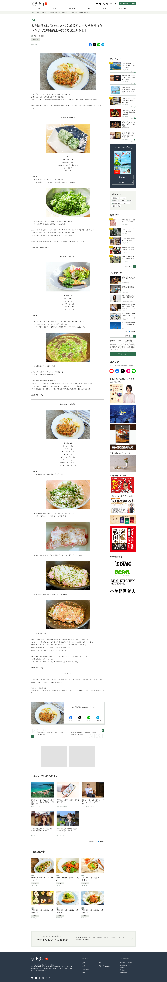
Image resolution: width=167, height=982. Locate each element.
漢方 (119, 206)
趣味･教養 (72, 8)
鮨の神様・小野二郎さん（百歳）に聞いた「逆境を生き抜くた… (128, 77)
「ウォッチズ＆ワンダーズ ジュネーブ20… (128, 230)
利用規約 (122, 970)
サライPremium (104, 966)
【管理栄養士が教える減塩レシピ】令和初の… (42, 911)
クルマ (123, 198)
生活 (104, 8)
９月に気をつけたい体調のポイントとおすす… (128, 221)
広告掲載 (122, 967)
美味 (39, 8)
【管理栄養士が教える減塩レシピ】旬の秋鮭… (67, 911)
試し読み (122, 177)
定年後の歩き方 (117, 203)
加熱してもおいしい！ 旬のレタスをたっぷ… (42, 879)
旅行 (54, 8)
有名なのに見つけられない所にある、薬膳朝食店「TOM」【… (128, 112)
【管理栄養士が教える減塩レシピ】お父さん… (92, 911)
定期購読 (122, 182)
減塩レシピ (36, 39)
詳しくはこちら (123, 354)
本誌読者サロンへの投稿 (126, 962)
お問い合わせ (123, 972)
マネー (123, 200)
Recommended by (93, 841)
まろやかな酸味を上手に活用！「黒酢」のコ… (67, 879)
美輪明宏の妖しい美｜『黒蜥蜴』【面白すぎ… (128, 248)
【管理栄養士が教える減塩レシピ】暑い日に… (92, 879)
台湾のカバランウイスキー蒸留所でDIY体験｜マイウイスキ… (128, 100)
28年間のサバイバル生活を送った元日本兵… (128, 239)
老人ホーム (127, 203)
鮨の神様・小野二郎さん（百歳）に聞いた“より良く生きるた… (128, 135)
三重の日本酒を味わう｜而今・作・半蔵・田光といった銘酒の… (128, 65)
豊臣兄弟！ (116, 198)
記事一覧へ (128, 266)
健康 (89, 8)
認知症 (129, 200)
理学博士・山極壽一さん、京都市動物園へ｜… (128, 257)
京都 (114, 206)
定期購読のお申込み (125, 965)
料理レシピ (44, 12)
